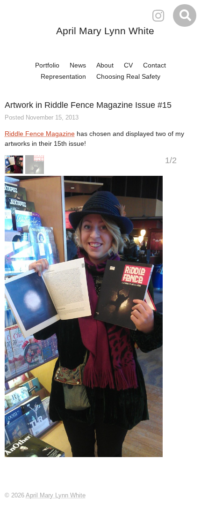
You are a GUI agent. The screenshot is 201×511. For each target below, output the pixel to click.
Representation (63, 76)
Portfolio (47, 65)
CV (128, 65)
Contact (154, 65)
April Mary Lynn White (56, 495)
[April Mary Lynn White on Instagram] (158, 16)
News (78, 65)
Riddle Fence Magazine (40, 133)
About (105, 65)
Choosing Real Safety (128, 76)
